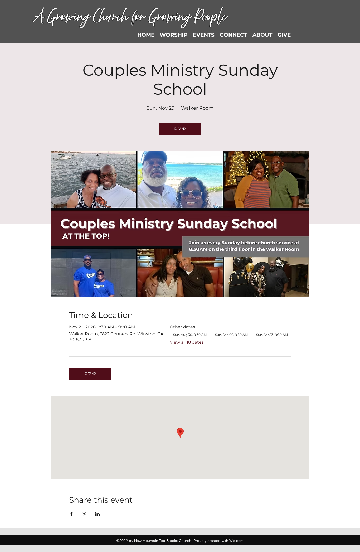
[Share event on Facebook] (71, 514)
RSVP (180, 129)
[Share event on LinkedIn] (97, 514)
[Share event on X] (84, 514)
